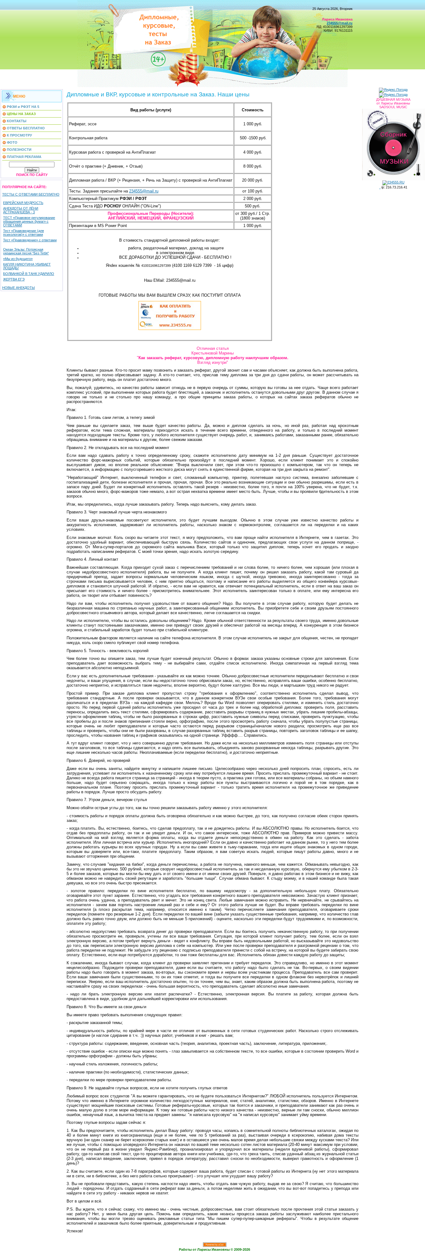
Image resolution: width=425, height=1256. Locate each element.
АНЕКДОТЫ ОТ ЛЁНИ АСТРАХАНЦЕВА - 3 (20, 210)
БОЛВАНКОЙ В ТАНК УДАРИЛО (28, 274)
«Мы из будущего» (18, 259)
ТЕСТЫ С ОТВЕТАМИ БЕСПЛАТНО (30, 194)
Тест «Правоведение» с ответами (30, 240)
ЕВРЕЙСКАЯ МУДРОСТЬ (23, 203)
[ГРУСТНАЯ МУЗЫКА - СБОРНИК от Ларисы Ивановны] (393, 143)
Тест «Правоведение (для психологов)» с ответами (23, 232)
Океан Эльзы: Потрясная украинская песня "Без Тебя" (26, 251)
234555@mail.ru (143, 191)
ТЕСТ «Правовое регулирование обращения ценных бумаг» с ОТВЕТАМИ (29, 221)
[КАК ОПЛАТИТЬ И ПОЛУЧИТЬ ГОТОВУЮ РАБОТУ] (169, 328)
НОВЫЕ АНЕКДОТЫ (18, 288)
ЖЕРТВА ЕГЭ (14, 279)
